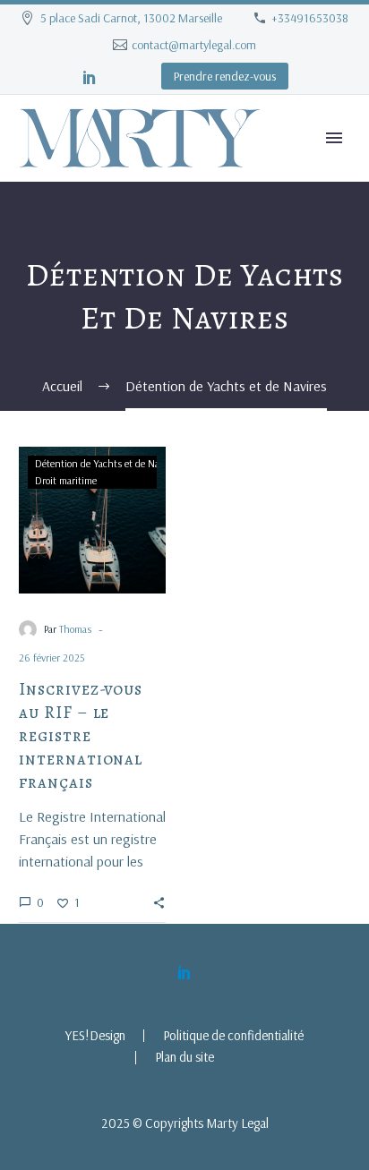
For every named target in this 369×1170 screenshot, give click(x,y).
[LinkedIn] (89, 77)
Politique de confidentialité (233, 1036)
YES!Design (95, 1036)
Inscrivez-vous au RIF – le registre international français (80, 736)
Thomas (75, 629)
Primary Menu (334, 137)
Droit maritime (66, 480)
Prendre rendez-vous (225, 76)
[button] (159, 901)
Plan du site (184, 1057)
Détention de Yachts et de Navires (107, 463)
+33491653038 (309, 18)
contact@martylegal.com (194, 45)
